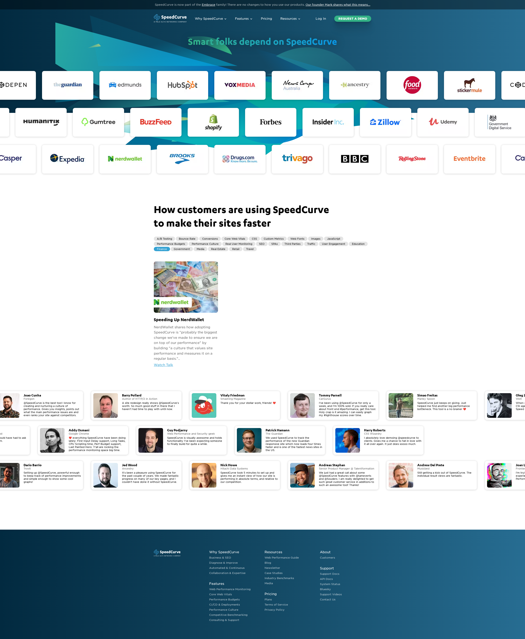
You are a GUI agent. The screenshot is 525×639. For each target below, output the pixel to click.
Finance (162, 249)
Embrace (208, 4)
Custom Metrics (274, 238)
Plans (268, 599)
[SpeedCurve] (170, 18)
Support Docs (329, 573)
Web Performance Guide (282, 557)
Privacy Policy (274, 609)
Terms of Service (276, 604)
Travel (250, 249)
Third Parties (292, 243)
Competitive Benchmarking (228, 614)
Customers (327, 557)
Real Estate (218, 249)
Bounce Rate (187, 238)
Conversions (210, 238)
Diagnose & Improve (223, 562)
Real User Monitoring (238, 243)
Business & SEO (220, 557)
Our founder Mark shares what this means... (338, 4)
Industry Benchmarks (279, 578)
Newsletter (272, 567)
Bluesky (325, 589)
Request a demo (352, 18)
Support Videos (331, 594)
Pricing (266, 19)
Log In (321, 19)
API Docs (326, 579)
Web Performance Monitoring (230, 589)
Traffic (311, 243)
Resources (288, 19)
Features (242, 19)
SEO (262, 243)
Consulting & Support (224, 620)
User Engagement (333, 243)
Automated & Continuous (227, 567)
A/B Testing (164, 238)
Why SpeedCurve (209, 19)
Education (358, 243)
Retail (235, 249)
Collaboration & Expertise (227, 573)
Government (182, 249)
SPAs (274, 243)
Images (315, 238)
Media (200, 249)
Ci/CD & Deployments (224, 604)
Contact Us (328, 599)
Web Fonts (297, 238)
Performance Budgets (171, 243)
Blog (268, 562)
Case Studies (274, 573)
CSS (254, 238)
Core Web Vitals (235, 238)
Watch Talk (163, 365)
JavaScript (333, 238)
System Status (330, 584)
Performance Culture (205, 243)
